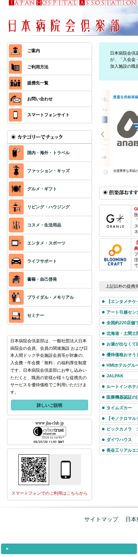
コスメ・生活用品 (44, 225)
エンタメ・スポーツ (46, 243)
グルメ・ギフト (42, 188)
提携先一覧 (37, 82)
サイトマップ (101, 519)
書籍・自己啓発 (42, 279)
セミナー (35, 315)
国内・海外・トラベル (48, 152)
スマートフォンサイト (48, 114)
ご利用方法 (37, 66)
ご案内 (33, 50)
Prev (106, 134)
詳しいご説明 (49, 405)
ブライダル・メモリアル (50, 297)
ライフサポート (42, 261)
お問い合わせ (40, 98)
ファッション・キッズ (48, 170)
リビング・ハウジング (48, 206)
